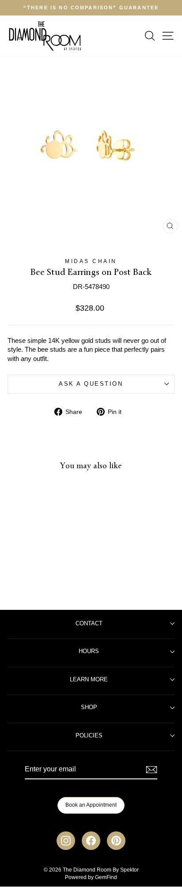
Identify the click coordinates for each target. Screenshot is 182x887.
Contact (89, 623)
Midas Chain (91, 261)
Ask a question (91, 384)
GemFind (106, 877)
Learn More (89, 680)
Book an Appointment (91, 805)
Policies (89, 736)
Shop (89, 707)
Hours (89, 651)
